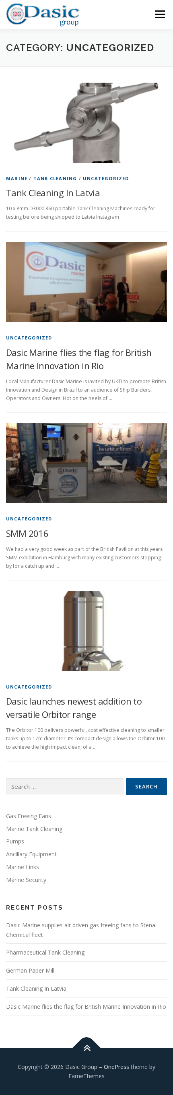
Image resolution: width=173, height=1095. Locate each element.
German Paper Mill (30, 970)
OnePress (116, 1067)
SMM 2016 (27, 533)
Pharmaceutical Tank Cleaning (45, 952)
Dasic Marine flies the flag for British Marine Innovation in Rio (86, 1006)
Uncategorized (106, 178)
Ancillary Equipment (31, 854)
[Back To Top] (86, 1048)
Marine (16, 178)
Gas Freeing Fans (28, 816)
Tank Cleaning (55, 178)
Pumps (15, 841)
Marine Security (26, 880)
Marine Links (22, 867)
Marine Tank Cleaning (34, 829)
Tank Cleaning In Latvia (53, 193)
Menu (159, 15)
